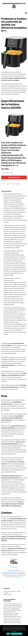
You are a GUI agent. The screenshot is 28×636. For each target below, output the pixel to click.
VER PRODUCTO (14, 177)
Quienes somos (8, 594)
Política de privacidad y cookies (12, 591)
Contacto (6, 592)
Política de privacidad (16, 633)
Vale (8, 633)
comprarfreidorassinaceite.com (10, 572)
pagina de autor (19, 576)
